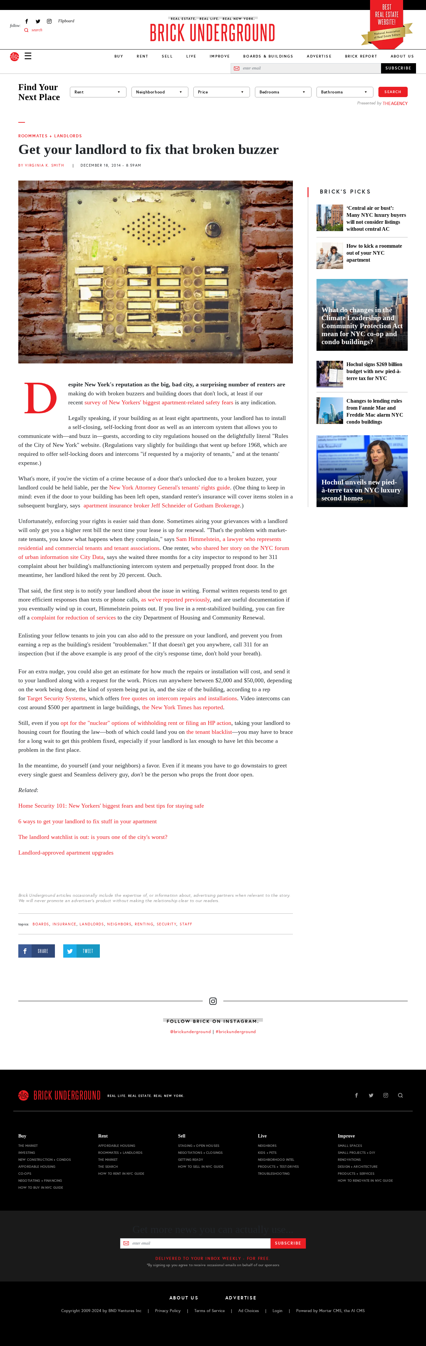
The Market (28, 1146)
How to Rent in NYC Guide (121, 1173)
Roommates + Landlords (50, 136)
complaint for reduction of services (73, 617)
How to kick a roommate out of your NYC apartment (374, 253)
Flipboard (66, 21)
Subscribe (288, 1243)
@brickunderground (190, 1031)
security (167, 924)
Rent (142, 56)
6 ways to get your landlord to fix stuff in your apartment (87, 821)
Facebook (26, 21)
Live (191, 56)
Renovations (349, 1159)
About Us (402, 56)
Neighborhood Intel (276, 1159)
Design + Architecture (357, 1166)
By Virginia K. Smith (41, 165)
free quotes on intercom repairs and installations (179, 698)
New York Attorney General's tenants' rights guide (169, 487)
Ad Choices (248, 1310)
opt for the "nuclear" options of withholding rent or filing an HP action (146, 723)
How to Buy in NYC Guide (40, 1187)
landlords (92, 924)
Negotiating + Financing (40, 1180)
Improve (220, 56)
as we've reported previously (175, 599)
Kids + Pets (267, 1152)
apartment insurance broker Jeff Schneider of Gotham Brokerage (162, 505)
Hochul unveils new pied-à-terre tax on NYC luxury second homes (361, 490)
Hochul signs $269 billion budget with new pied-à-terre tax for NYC (374, 371)
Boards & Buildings (268, 56)
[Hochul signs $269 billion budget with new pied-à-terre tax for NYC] (330, 374)
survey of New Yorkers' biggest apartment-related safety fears (158, 402)
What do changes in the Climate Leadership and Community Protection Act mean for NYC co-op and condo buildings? (362, 326)
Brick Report (361, 56)
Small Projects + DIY (356, 1152)
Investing (26, 1152)
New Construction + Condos (44, 1159)
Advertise (319, 56)
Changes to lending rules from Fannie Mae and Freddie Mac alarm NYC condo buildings (374, 411)
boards (41, 924)
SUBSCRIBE (398, 68)
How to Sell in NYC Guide (200, 1166)
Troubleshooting (274, 1173)
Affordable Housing (37, 1166)
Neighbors (119, 924)
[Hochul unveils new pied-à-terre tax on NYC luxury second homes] (362, 471)
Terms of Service (209, 1310)
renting (144, 924)
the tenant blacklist (209, 732)
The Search (108, 1166)
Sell (167, 56)
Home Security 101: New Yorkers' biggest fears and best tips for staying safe (111, 805)
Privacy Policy (168, 1310)
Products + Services (356, 1173)
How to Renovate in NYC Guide (365, 1180)
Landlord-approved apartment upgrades (65, 852)
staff (186, 924)
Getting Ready (190, 1159)
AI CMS (358, 1310)
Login (278, 1310)
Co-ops (24, 1173)
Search (393, 91)
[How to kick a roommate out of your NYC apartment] (330, 255)
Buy (118, 56)
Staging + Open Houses (198, 1146)
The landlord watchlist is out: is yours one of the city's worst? (93, 837)
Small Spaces (350, 1146)
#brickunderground (236, 1031)
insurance (65, 924)
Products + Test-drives (278, 1166)
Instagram (49, 21)
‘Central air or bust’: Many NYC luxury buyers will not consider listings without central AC (376, 218)
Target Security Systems (56, 698)
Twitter (38, 21)
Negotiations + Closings (200, 1152)
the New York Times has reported (182, 707)
